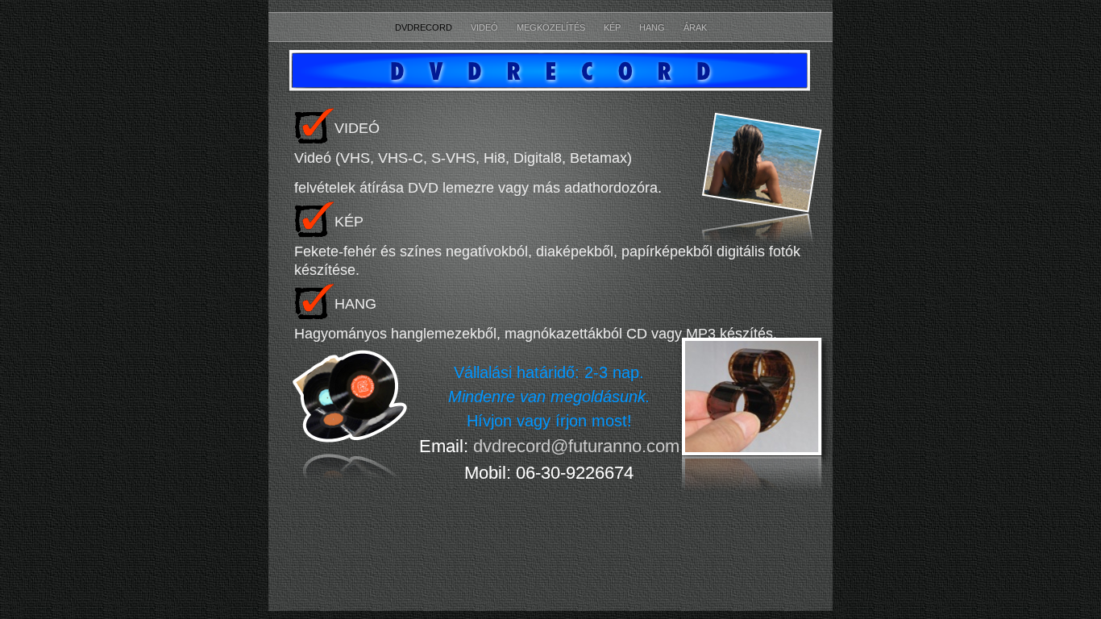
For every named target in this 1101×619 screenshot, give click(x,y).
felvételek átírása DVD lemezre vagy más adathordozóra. (478, 188)
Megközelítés (552, 27)
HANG (653, 27)
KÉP (613, 27)
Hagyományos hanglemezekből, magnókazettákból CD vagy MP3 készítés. (535, 334)
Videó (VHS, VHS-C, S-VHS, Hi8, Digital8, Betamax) (463, 158)
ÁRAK (695, 27)
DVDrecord (425, 27)
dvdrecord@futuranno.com (576, 446)
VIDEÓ (486, 27)
